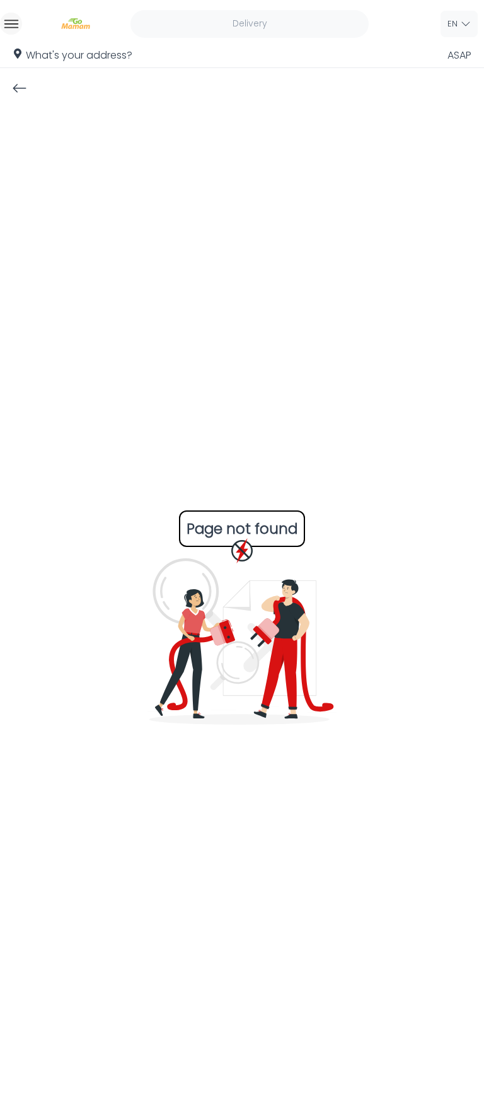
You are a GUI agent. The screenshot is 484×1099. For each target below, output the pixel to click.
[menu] (11, 24)
